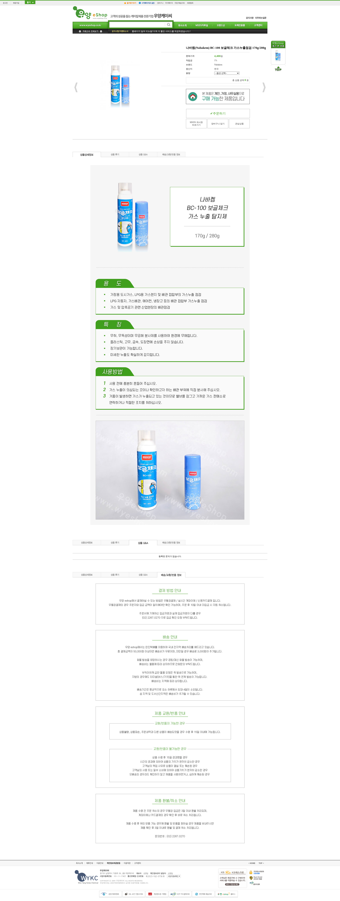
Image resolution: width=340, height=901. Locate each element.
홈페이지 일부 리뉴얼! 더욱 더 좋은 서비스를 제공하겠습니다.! (161, 31)
